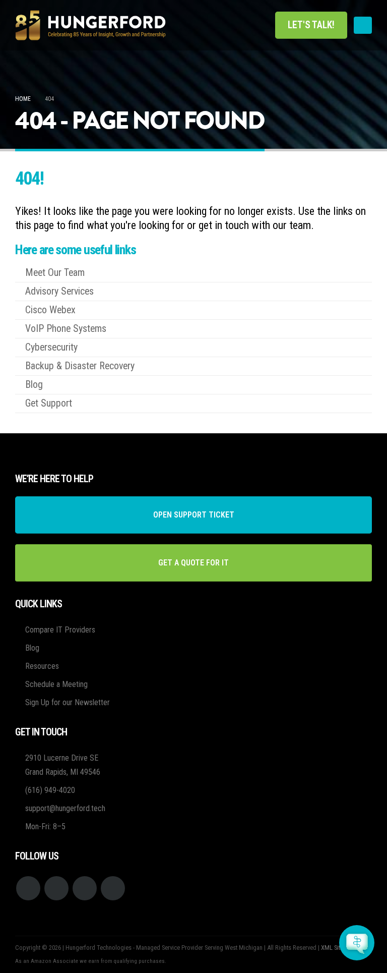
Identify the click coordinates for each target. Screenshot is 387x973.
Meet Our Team (55, 272)
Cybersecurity (51, 347)
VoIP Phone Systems (65, 328)
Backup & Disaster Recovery (80, 366)
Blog (34, 384)
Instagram (85, 888)
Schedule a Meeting (56, 684)
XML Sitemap (337, 947)
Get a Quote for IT (193, 562)
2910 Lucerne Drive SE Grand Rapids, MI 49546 (62, 765)
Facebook (28, 888)
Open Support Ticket (193, 515)
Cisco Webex (50, 310)
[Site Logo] (90, 25)
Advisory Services (59, 291)
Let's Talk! (311, 25)
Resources (42, 666)
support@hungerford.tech (65, 808)
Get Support (48, 403)
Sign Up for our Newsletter (67, 702)
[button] (363, 25)
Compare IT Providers (60, 630)
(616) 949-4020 (50, 790)
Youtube (56, 888)
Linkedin (113, 888)
